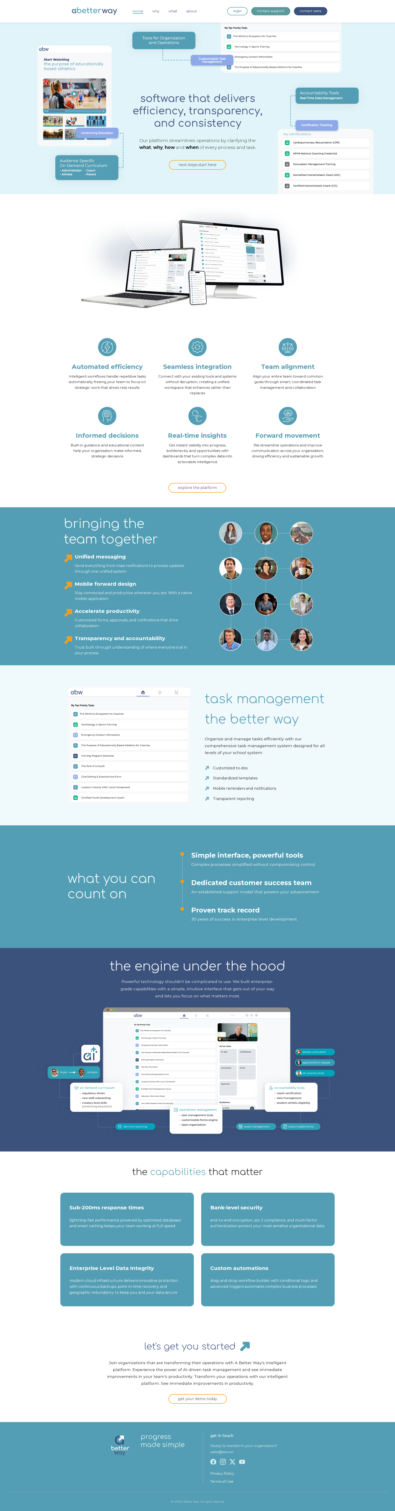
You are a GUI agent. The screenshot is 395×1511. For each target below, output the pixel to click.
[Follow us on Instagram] (223, 1462)
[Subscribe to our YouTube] (242, 1462)
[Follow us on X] (232, 1462)
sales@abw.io (221, 1452)
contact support (270, 11)
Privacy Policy (222, 1473)
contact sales (310, 11)
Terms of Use (221, 1481)
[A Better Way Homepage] (95, 11)
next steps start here (197, 165)
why (155, 11)
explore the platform (197, 488)
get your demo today (197, 1399)
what (172, 11)
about (191, 11)
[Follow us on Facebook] (213, 1462)
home (138, 11)
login (237, 11)
